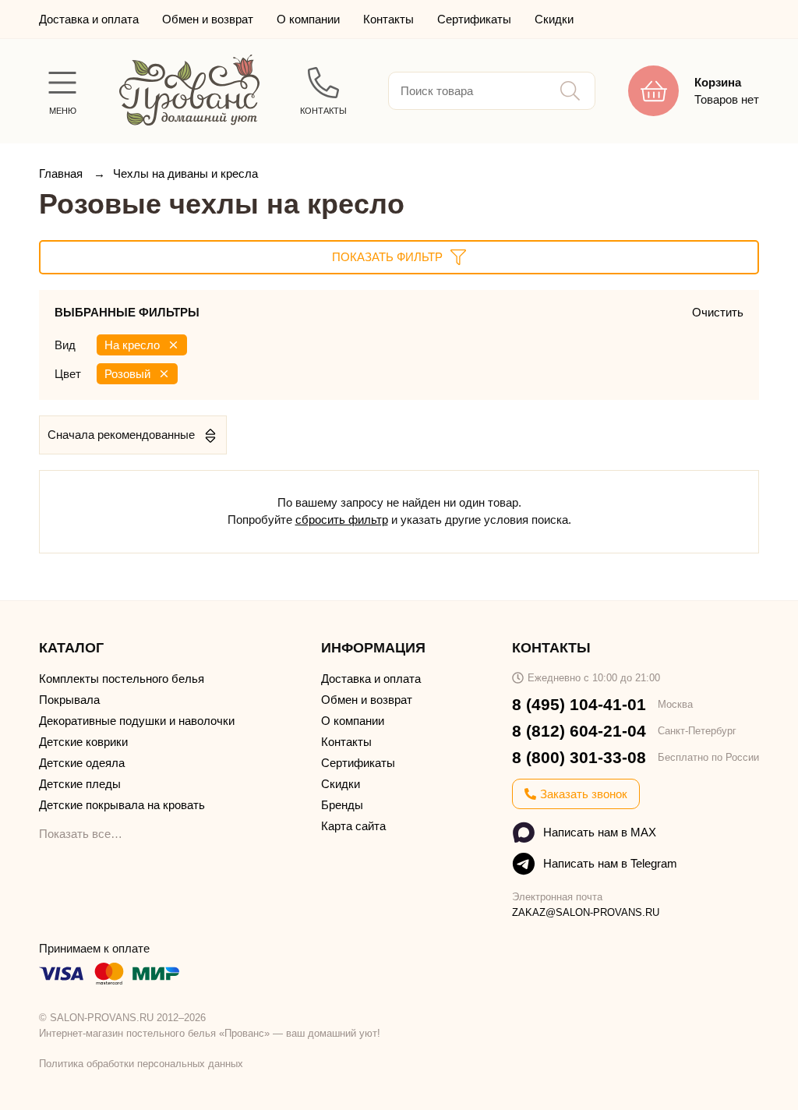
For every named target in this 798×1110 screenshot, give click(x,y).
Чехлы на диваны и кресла (185, 173)
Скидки (554, 19)
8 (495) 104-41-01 (579, 704)
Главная (62, 173)
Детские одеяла (82, 762)
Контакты (388, 19)
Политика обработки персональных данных (141, 1063)
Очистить (717, 312)
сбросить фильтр (341, 519)
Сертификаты (474, 19)
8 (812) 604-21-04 (579, 731)
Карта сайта (353, 825)
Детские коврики (83, 741)
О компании (308, 19)
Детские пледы (80, 783)
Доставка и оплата (89, 19)
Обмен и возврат (207, 19)
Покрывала (69, 699)
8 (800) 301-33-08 (579, 757)
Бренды (342, 804)
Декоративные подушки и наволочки (137, 720)
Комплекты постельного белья (121, 678)
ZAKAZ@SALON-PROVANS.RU (585, 912)
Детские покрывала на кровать (122, 804)
